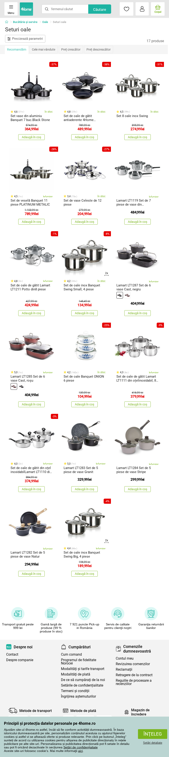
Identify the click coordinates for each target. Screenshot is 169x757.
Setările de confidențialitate (82, 685)
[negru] (120, 295)
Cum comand (71, 654)
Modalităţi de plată (75, 674)
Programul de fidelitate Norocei (78, 661)
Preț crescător (71, 49)
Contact (12, 654)
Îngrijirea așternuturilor (78, 696)
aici (80, 751)
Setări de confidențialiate (80, 747)
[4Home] (8, 22)
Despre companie (19, 660)
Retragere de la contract (134, 675)
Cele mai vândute (43, 49)
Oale (45, 22)
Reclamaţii (124, 669)
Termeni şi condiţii (75, 691)
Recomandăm (16, 49)
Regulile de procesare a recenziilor (134, 682)
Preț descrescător (98, 49)
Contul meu (125, 658)
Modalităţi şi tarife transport (82, 668)
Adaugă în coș (31, 137)
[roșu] (127, 295)
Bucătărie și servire (25, 22)
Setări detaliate (152, 742)
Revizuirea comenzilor (133, 664)
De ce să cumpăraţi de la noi (83, 679)
